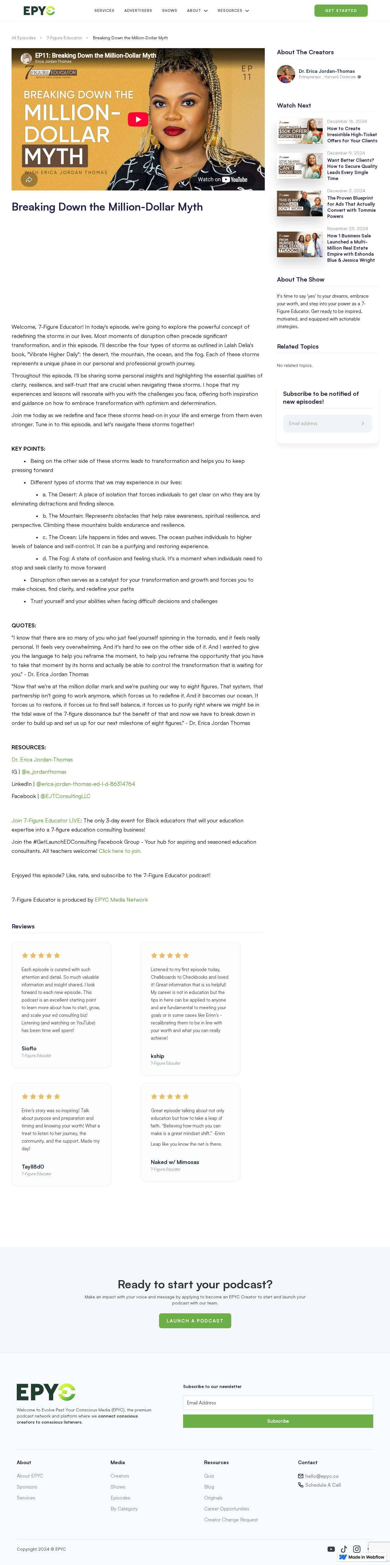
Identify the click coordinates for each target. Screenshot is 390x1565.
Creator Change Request (231, 1520)
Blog (209, 1487)
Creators (120, 1476)
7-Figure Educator (64, 37)
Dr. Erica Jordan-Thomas (43, 759)
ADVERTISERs (138, 10)
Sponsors (27, 1487)
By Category (124, 1509)
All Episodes (24, 37)
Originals (213, 1498)
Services (104, 10)
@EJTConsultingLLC (65, 796)
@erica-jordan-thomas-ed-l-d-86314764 (85, 783)
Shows (169, 10)
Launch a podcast (195, 1321)
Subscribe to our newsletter (212, 1386)
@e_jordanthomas (44, 771)
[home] (54, 10)
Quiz (209, 1476)
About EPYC (30, 1476)
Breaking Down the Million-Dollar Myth (130, 37)
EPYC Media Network (121, 899)
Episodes (120, 1498)
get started (341, 10)
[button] (196, 11)
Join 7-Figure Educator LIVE (46, 820)
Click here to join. (121, 850)
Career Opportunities (226, 1509)
